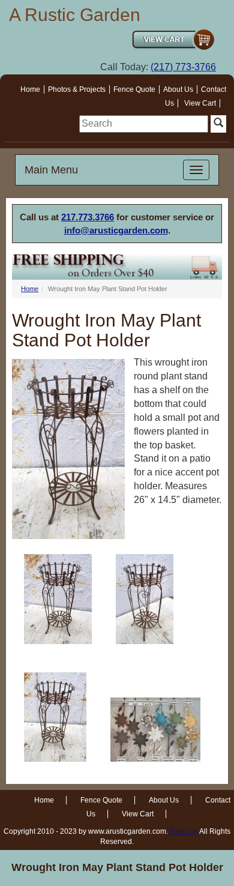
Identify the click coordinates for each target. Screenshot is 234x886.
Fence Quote (134, 89)
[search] (143, 124)
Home (30, 89)
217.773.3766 (87, 217)
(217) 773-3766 (183, 67)
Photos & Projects (77, 89)
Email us (184, 831)
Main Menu (51, 170)
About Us (178, 89)
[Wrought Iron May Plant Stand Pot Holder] (58, 599)
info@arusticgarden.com (116, 230)
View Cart (200, 103)
